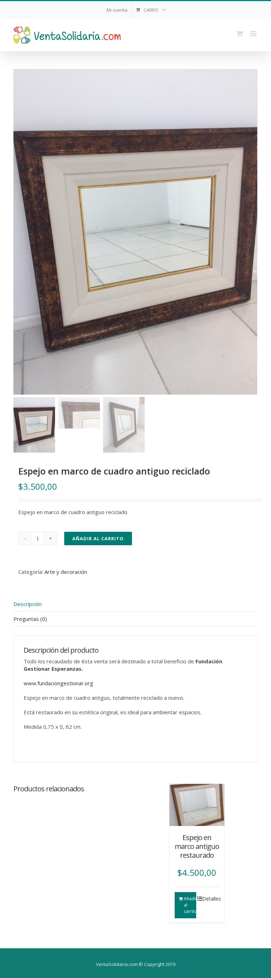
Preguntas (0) (30, 618)
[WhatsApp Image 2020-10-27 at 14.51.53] (135, 232)
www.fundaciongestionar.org (58, 683)
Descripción (27, 603)
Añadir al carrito (98, 538)
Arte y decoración (65, 571)
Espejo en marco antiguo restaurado (197, 846)
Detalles (210, 898)
